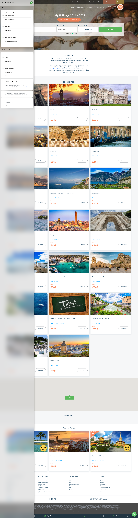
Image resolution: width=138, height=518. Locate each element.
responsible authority (23, 86)
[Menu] (3, 3)
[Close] (31, 2)
